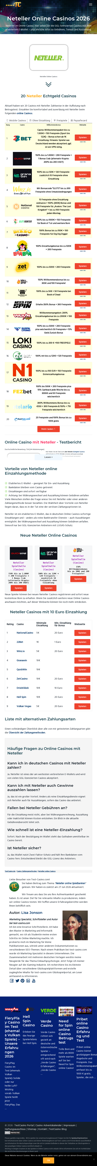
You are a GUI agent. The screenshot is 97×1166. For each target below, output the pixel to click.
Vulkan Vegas (24, 706)
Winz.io (21, 651)
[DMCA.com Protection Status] (48, 1132)
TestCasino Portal (24, 1125)
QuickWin (22, 670)
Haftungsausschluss (15, 1129)
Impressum (69, 1125)
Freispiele (61, 121)
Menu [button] (88, 4)
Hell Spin (21, 697)
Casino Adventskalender (49, 1125)
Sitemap (31, 1129)
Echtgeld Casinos (79, 452)
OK (48, 1160)
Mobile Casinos (17, 121)
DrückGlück (23, 688)
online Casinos (24, 113)
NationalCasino (25, 633)
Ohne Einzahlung (41, 121)
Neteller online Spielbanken (70, 883)
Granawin (22, 661)
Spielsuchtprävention (79, 1138)
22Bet (20, 642)
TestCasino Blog (58, 1129)
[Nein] (94, 1159)
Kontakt (42, 1129)
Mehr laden (47, 429)
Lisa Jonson (31, 912)
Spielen (83, 137)
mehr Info (83, 142)
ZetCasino (22, 679)
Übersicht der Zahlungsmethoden (27, 733)
